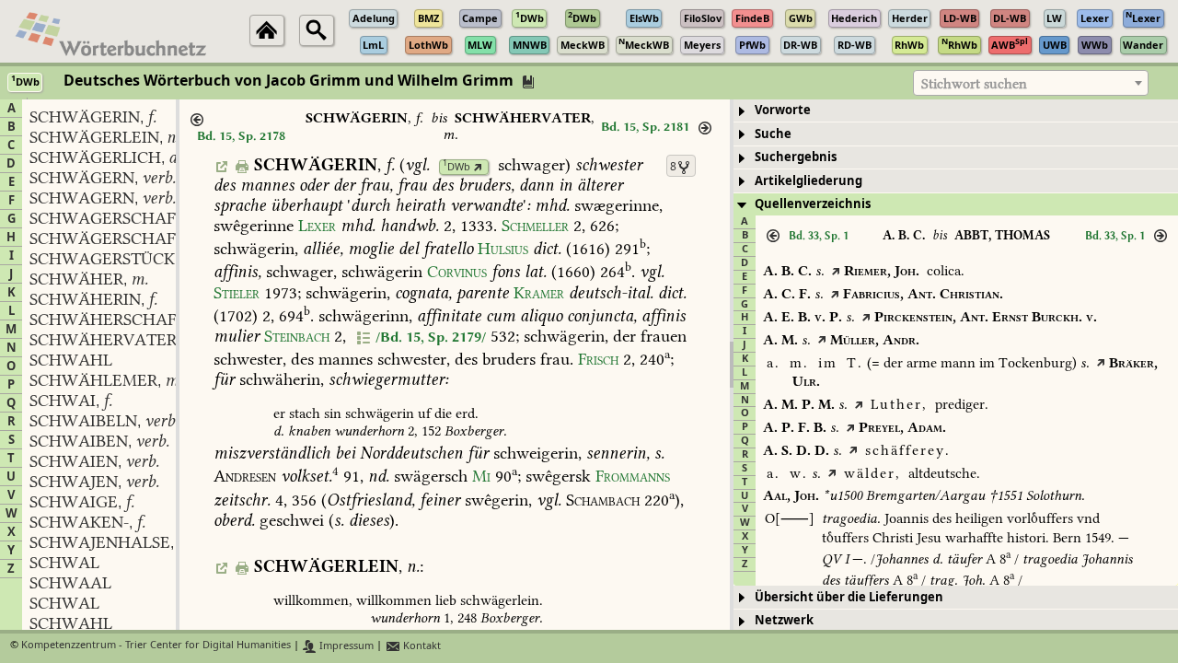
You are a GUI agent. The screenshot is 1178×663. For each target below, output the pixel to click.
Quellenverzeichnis (813, 204)
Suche (773, 134)
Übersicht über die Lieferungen (849, 597)
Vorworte (783, 110)
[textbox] (1031, 84)
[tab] (955, 110)
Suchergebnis (796, 157)
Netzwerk (784, 620)
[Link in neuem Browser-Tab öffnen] (478, 167)
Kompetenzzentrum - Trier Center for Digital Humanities (156, 646)
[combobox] (1031, 83)
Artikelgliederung (808, 181)
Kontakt (420, 646)
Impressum (345, 646)
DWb (456, 167)
